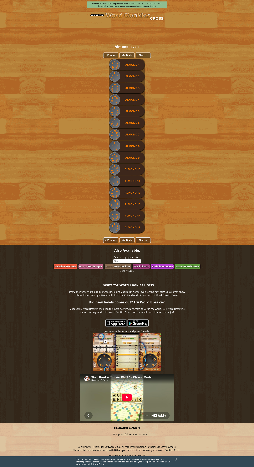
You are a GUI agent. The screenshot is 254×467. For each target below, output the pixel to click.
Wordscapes (90, 266)
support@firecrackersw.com (131, 434)
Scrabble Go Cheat (65, 266)
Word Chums (188, 266)
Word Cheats (141, 266)
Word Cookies (117, 266)
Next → (143, 55)
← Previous (110, 55)
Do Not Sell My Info (135, 455)
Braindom (162, 266)
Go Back (127, 55)
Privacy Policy (97, 464)
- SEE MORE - (127, 271)
